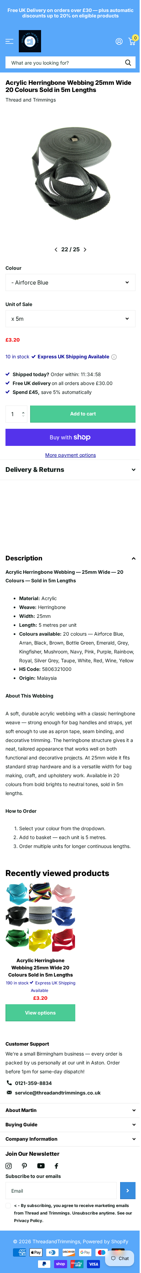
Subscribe (122, 1208)
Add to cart (80, 413)
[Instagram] (8, 1184)
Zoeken (122, 62)
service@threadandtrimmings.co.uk (58, 1110)
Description (23, 558)
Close (67, 1128)
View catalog (9, 41)
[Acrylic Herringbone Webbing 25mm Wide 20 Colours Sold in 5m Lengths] (40, 934)
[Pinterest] (24, 1184)
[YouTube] (40, 1183)
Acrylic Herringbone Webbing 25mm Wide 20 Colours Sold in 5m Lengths (40, 985)
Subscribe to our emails (33, 1194)
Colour (13, 268)
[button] (25, 408)
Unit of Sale (18, 304)
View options (40, 1030)
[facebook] (56, 1183)
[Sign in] (113, 41)
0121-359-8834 (33, 1101)
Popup (114, 356)
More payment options (68, 455)
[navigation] (53, 249)
